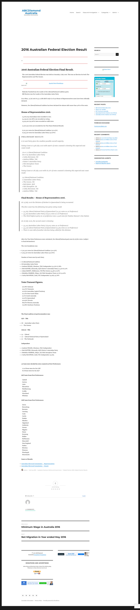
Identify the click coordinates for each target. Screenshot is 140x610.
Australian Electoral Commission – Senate (35, 466)
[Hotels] (104, 90)
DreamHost (37, 554)
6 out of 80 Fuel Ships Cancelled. (109, 138)
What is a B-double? (101, 109)
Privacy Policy (38, 600)
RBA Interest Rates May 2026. (103, 108)
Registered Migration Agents (103, 163)
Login (84, 496)
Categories (104, 12)
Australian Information (27, 600)
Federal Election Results (81, 470)
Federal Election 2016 (68, 470)
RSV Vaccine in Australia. (102, 111)
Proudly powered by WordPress (51, 600)
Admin (114, 12)
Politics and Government (55, 470)
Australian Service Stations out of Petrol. (106, 114)
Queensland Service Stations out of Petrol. (106, 113)
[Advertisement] (70, 35)
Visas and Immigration (90, 12)
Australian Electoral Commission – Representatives (37, 464)
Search (78, 12)
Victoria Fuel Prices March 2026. (109, 150)
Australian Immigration (102, 161)
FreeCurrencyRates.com (100, 126)
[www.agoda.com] (55, 83)
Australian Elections (43, 470)
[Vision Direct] (106, 69)
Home (72, 12)
